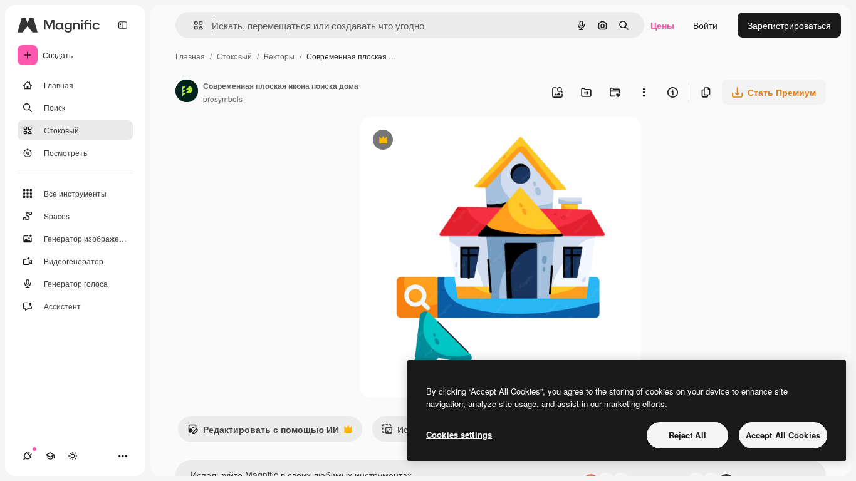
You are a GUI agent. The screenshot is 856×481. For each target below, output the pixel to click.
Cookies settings (459, 434)
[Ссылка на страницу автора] (186, 92)
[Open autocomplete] (193, 25)
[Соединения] (28, 456)
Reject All (687, 435)
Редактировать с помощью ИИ (263, 432)
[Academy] (50, 456)
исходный (444, 141)
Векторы (279, 56)
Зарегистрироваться (789, 25)
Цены (662, 25)
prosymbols (223, 98)
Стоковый (234, 56)
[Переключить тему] (73, 456)
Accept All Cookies (783, 435)
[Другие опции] (643, 92)
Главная (190, 56)
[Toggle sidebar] (123, 25)
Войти (705, 25)
